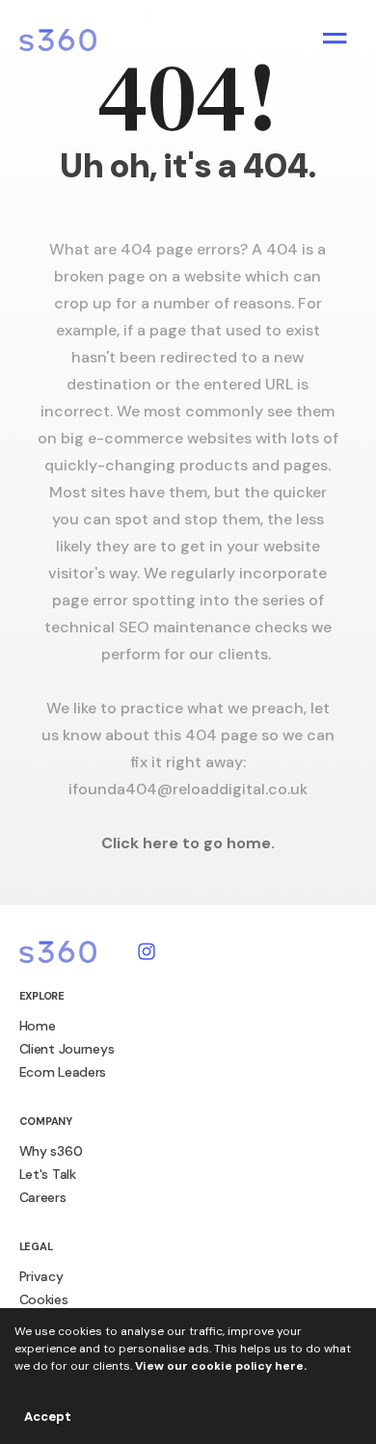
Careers (43, 1197)
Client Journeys (67, 1049)
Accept (47, 1416)
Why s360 (51, 1151)
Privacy (41, 1276)
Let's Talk (47, 1174)
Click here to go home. (188, 843)
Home (37, 1025)
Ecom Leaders (63, 1072)
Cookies (43, 1299)
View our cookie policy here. (221, 1366)
